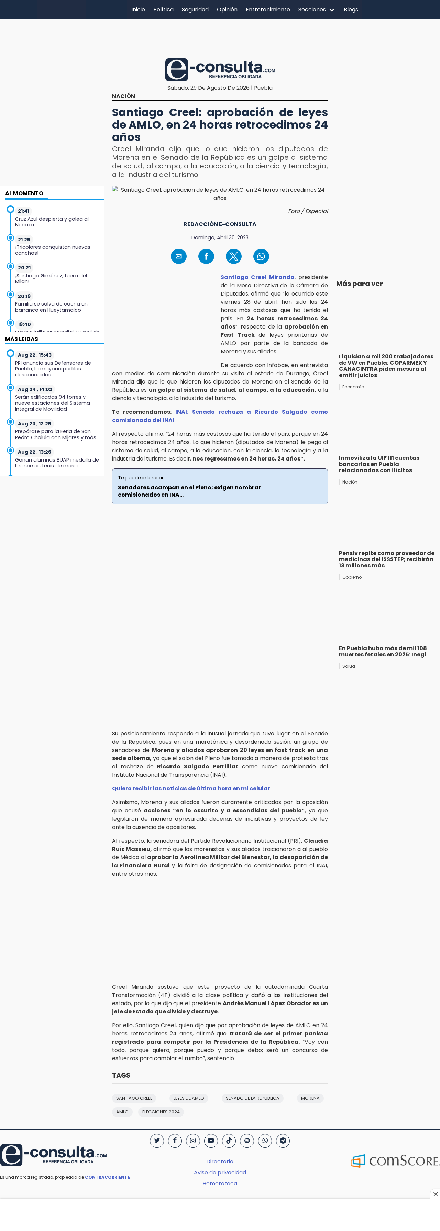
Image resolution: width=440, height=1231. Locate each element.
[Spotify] (247, 1141)
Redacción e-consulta (220, 224)
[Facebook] (175, 1141)
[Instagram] (193, 1141)
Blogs (351, 9)
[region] (220, 37)
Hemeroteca (219, 1183)
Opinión (227, 9)
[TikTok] (229, 1141)
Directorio (219, 1161)
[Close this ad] (435, 1194)
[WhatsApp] (265, 1141)
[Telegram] (283, 1141)
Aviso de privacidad (220, 1172)
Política (163, 9)
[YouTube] (211, 1141)
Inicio (138, 9)
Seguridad (195, 9)
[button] (179, 256)
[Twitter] (157, 1141)
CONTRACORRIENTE (107, 1177)
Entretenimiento (268, 9)
